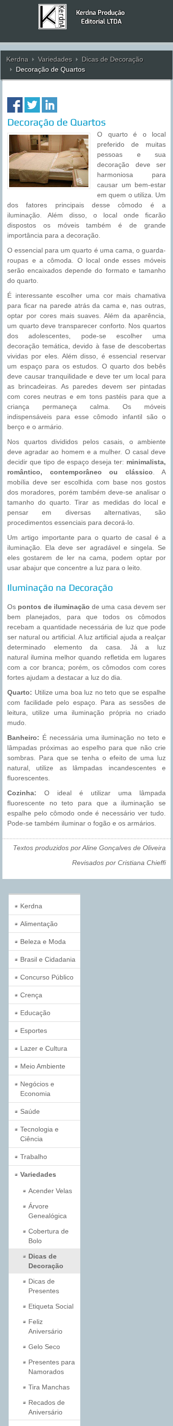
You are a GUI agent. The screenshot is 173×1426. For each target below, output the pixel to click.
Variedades (55, 59)
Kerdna (17, 59)
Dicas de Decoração (112, 59)
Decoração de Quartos (56, 122)
